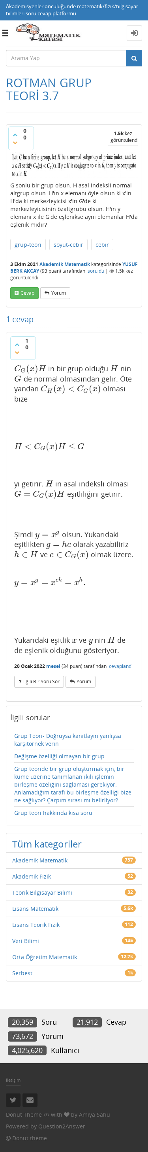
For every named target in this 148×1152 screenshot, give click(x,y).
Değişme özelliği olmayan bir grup (59, 756)
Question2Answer (61, 1126)
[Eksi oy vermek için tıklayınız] (15, 142)
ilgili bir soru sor (41, 681)
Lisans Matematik (35, 908)
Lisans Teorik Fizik (36, 924)
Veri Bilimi (25, 941)
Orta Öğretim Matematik (44, 957)
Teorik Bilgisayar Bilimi (42, 892)
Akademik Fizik (31, 876)
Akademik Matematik (64, 264)
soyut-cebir (68, 244)
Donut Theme (24, 1114)
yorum (58, 293)
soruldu (96, 271)
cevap (27, 293)
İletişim (13, 1080)
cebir (102, 244)
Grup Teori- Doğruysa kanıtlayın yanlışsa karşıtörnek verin (67, 739)
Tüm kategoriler (47, 843)
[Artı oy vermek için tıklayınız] (15, 134)
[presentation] (30, 368)
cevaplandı (121, 666)
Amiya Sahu (94, 1114)
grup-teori (28, 244)
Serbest (22, 973)
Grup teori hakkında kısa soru (53, 812)
